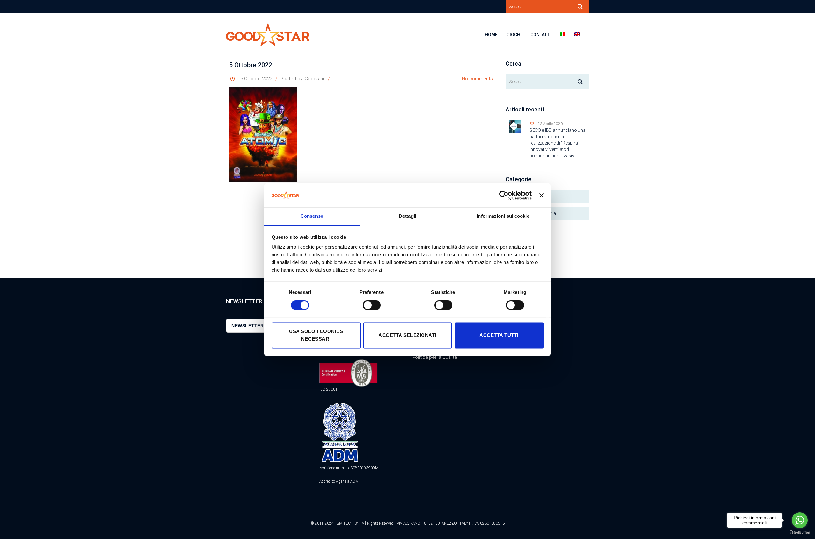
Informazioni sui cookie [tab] (503, 216)
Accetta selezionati (407, 335)
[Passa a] (567, 39)
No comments (477, 79)
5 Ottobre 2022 (256, 79)
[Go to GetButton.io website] (800, 532)
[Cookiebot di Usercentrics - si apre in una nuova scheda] (504, 195)
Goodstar (315, 79)
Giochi (514, 34)
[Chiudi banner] (541, 195)
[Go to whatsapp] (800, 520)
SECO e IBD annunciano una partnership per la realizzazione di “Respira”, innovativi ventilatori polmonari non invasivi (557, 143)
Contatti (540, 34)
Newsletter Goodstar (261, 325)
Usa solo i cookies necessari (316, 335)
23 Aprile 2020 (550, 124)
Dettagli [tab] (407, 216)
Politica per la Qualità (434, 357)
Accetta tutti (499, 335)
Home (491, 34)
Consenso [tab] (312, 216)
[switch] (372, 305)
